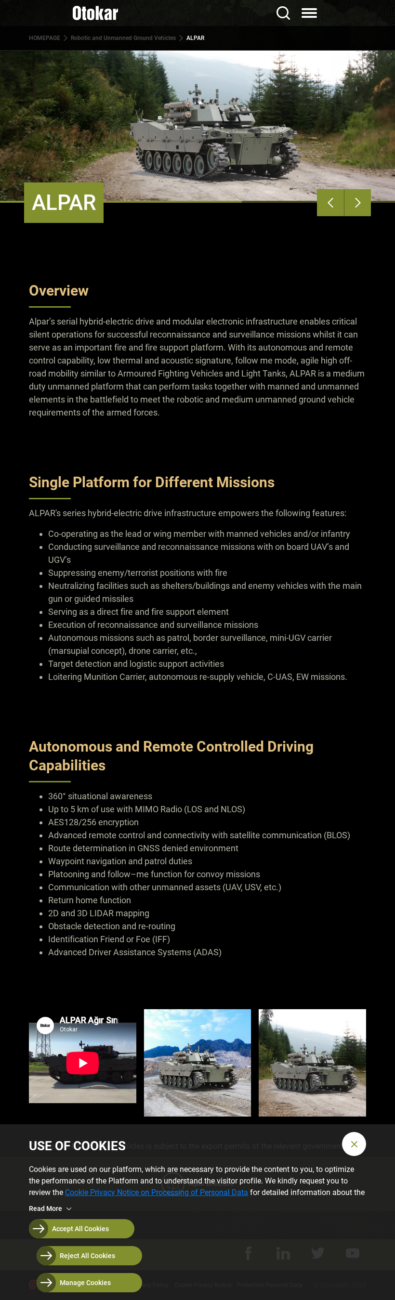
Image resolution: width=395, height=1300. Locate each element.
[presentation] (330, 202)
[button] (354, 1144)
